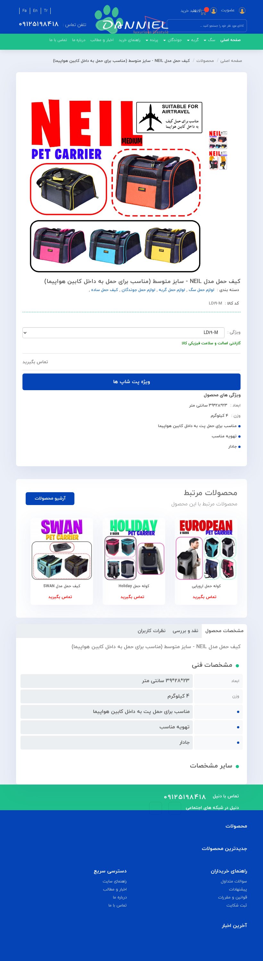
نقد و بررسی (185, 631)
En (35, 10)
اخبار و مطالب (102, 40)
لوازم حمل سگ (200, 290)
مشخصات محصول (224, 631)
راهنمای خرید (129, 40)
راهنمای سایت (115, 881)
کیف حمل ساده (104, 290)
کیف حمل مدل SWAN (61, 586)
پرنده (153, 40)
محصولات (205, 61)
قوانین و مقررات (232, 897)
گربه (194, 40)
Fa (24, 10)
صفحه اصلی (230, 40)
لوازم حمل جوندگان (137, 290)
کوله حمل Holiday (134, 586)
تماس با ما (58, 40)
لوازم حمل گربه (171, 290)
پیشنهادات (238, 889)
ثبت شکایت (236, 905)
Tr (45, 10)
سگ (211, 40)
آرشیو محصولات (50, 498)
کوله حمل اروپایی (206, 586)
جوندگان (174, 40)
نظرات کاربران (151, 631)
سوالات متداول (234, 881)
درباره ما (78, 40)
